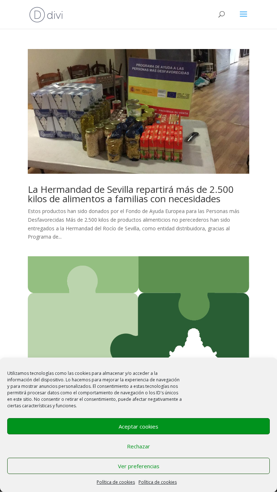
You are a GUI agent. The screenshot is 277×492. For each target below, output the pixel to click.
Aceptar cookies (138, 426)
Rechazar (138, 446)
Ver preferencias (138, 466)
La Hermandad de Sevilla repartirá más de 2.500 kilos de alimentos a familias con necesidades (131, 194)
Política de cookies (116, 482)
